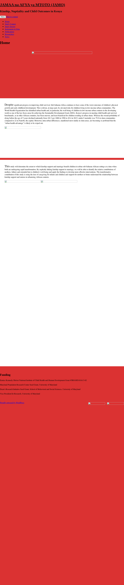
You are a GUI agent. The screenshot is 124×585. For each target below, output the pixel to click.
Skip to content (12, 16)
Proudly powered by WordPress (12, 402)
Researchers (9, 34)
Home (7, 21)
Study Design (10, 26)
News (7, 36)
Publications (9, 31)
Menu (3, 17)
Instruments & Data (12, 29)
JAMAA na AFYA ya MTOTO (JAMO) (32, 5)
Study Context (10, 24)
